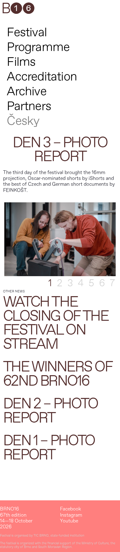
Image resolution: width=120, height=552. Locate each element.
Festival (27, 32)
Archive (26, 91)
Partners (29, 106)
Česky (23, 121)
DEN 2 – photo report (50, 411)
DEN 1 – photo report (49, 447)
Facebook (70, 509)
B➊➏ (17, 9)
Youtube (69, 521)
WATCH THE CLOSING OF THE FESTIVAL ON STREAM (56, 323)
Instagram (71, 515)
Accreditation (42, 76)
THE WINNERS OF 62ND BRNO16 (57, 374)
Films (21, 61)
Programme (38, 47)
